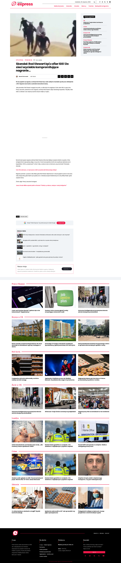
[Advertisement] (44, 148)
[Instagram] (102, 2)
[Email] (68, 76)
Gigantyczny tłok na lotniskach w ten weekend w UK (93, 412)
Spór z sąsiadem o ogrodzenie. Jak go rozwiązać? (35, 246)
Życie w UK (28, 60)
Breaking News (23, 216)
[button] (94, 2)
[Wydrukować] (72, 76)
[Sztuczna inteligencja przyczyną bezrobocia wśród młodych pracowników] (93, 297)
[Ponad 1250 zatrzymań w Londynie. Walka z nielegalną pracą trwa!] (93, 431)
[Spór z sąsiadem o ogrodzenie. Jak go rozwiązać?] (20, 247)
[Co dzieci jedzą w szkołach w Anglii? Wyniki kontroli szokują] (27, 498)
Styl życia (19, 60)
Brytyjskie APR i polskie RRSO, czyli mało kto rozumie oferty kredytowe (40, 240)
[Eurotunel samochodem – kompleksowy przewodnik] (20, 253)
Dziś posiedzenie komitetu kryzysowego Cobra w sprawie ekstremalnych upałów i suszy (93, 344)
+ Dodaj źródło (61, 222)
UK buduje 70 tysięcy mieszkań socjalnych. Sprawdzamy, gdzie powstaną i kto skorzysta (60, 344)
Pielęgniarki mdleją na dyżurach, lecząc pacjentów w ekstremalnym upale (91, 512)
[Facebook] (100, 2)
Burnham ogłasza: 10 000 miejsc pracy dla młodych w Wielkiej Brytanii (92, 43)
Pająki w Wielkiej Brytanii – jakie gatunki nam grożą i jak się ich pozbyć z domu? (43, 257)
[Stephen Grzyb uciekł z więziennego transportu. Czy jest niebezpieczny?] (93, 464)
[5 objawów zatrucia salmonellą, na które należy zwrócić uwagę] (27, 365)
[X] (107, 2)
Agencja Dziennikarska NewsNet (65, 561)
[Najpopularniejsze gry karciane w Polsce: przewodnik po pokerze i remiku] (93, 365)
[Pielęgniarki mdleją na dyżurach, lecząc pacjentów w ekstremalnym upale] (93, 498)
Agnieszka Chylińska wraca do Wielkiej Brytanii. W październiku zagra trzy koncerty (59, 379)
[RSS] (105, 2)
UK (84, 20)
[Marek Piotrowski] (17, 76)
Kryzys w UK (86, 32)
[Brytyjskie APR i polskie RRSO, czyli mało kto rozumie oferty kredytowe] (20, 241)
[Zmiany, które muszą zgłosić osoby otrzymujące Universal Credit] (60, 297)
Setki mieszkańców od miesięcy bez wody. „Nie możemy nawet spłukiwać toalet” (27, 445)
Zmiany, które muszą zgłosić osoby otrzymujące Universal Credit (56, 311)
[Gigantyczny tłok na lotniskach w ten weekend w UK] (93, 398)
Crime (85, 26)
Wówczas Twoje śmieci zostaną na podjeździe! (93, 23)
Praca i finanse (87, 40)
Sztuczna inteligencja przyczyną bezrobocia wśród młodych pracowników (92, 36)
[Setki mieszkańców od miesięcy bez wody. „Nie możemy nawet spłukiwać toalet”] (27, 431)
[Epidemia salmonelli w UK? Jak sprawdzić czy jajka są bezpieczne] (60, 498)
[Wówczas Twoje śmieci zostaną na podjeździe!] (60, 398)
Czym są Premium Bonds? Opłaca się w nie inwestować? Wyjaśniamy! (26, 311)
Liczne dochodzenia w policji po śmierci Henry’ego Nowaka (92, 29)
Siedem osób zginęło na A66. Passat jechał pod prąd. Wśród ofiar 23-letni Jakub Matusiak (27, 478)
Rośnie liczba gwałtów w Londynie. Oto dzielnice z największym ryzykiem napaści (59, 445)
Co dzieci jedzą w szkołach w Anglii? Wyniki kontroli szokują (26, 512)
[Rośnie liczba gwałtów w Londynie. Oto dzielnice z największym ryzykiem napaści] (60, 431)
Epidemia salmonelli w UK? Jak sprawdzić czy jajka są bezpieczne (60, 512)
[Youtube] (110, 2)
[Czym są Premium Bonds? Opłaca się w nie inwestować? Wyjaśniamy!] (27, 297)
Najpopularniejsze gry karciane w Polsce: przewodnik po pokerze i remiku (91, 379)
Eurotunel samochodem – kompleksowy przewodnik (36, 251)
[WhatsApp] (65, 76)
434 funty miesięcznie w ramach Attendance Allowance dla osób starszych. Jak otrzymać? (46, 234)
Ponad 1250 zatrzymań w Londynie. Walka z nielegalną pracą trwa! (92, 445)
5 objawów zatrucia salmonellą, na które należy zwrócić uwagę (25, 379)
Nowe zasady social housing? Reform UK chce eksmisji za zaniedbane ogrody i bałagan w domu (92, 51)
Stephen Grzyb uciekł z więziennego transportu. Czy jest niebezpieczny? (90, 478)
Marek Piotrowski (23, 76)
